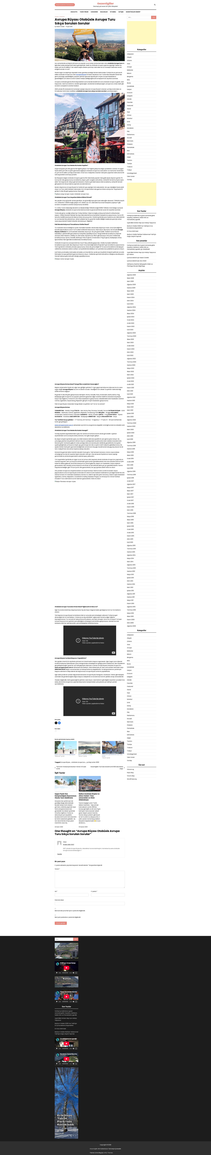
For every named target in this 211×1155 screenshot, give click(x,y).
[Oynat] (57, 973)
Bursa (129, 83)
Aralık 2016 (130, 504)
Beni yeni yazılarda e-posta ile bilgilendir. (68, 917)
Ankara (129, 60)
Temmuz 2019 (131, 446)
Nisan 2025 (130, 291)
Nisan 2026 (130, 278)
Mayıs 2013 (130, 574)
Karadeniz (94, 12)
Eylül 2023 (130, 330)
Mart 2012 (130, 587)
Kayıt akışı (130, 773)
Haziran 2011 (131, 597)
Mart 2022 (130, 375)
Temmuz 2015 (131, 549)
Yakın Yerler (84, 12)
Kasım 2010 (130, 603)
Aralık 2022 (130, 346)
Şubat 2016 (130, 526)
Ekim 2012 (130, 581)
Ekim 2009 (130, 623)
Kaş (128, 131)
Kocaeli (129, 138)
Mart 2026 (130, 281)
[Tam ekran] (76, 973)
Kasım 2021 (130, 388)
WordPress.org (132, 779)
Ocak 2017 (130, 500)
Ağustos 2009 (131, 626)
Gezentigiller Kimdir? (133, 12)
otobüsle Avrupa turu (78, 762)
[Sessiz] (73, 973)
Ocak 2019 (130, 458)
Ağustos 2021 (131, 397)
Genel (129, 109)
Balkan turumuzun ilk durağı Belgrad (65, 754)
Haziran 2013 (131, 571)
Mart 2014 (130, 562)
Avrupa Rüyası (81, 75)
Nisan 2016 (130, 520)
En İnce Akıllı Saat (132, 231)
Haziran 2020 (131, 426)
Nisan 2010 (130, 616)
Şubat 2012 (130, 591)
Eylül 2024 (130, 304)
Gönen (129, 115)
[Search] (154, 4)
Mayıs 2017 (130, 487)
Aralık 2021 (130, 384)
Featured (62, 16)
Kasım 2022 (130, 349)
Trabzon (129, 167)
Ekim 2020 (130, 417)
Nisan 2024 (130, 313)
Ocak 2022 (130, 381)
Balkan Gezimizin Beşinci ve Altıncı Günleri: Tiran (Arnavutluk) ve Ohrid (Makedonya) (89, 797)
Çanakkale (130, 86)
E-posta (94, 891)
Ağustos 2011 (131, 594)
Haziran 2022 (131, 365)
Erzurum (129, 93)
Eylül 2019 (130, 439)
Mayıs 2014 (130, 558)
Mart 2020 (130, 429)
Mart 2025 (130, 294)
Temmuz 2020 (131, 423)
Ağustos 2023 (131, 333)
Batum (129, 73)
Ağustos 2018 (131, 471)
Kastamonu (130, 134)
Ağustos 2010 (131, 607)
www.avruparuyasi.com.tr (64, 425)
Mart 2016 (130, 523)
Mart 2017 (130, 494)
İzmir (128, 122)
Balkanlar (104, 12)
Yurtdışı (129, 180)
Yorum (57, 869)
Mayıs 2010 (130, 613)
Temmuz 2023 (131, 336)
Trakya (129, 170)
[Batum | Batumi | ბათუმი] (89, 747)
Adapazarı (130, 54)
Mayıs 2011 (130, 600)
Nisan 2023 (130, 339)
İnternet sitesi (59, 900)
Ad (56, 891)
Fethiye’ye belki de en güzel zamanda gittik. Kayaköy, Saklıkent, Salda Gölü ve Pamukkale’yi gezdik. (141, 217)
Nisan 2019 (130, 455)
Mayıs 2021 (130, 404)
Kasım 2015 (130, 536)
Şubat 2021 (130, 413)
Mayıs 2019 (130, 452)
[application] (66, 967)
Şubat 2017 (130, 497)
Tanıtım (129, 160)
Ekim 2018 (130, 465)
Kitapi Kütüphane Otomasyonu (65, 5)
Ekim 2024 (130, 301)
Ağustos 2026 (131, 275)
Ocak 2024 (130, 320)
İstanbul (113, 12)
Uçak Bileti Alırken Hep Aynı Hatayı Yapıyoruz (141, 223)
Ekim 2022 (130, 352)
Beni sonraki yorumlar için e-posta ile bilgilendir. (70, 911)
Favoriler (130, 102)
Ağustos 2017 (131, 484)
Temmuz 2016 (131, 513)
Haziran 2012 (131, 584)
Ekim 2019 (130, 436)
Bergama (130, 76)
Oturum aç (130, 769)
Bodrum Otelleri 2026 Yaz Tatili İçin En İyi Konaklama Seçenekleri (140, 227)
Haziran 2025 (131, 288)
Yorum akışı (130, 776)
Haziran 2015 (131, 552)
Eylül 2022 (130, 355)
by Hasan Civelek (59, 26)
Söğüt (129, 157)
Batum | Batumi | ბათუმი (85, 754)
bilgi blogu (141, 266)
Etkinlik (129, 99)
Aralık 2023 (130, 323)
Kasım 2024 (131, 297)
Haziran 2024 (131, 310)
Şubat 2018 (130, 478)
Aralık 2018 (130, 462)
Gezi (128, 112)
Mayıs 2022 (130, 368)
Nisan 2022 (130, 371)
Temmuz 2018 (131, 475)
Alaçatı (129, 57)
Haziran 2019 (131, 449)
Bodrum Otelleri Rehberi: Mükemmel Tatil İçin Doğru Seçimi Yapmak (66, 1033)
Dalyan (129, 89)
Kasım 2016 (130, 507)
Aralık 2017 (130, 481)
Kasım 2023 (130, 326)
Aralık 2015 (130, 533)
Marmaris (130, 141)
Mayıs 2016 (130, 516)
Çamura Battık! (132, 258)
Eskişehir (130, 96)
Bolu (128, 80)
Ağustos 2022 (131, 359)
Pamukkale (130, 147)
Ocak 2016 (130, 529)
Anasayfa (74, 12)
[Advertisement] (141, 32)
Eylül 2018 (130, 468)
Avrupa (57, 16)
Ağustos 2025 (131, 284)
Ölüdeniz (130, 144)
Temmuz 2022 (131, 362)
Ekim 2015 (130, 539)
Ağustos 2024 (131, 307)
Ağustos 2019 (131, 442)
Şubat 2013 (130, 578)
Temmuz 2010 (131, 610)
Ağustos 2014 (131, 555)
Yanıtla (59, 854)
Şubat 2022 (130, 378)
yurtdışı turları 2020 (93, 762)
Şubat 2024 (130, 317)
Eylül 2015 (130, 542)
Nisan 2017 (130, 491)
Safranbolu (130, 154)
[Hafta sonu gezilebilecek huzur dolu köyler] (113, 747)
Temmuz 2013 (131, 568)
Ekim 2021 (130, 391)
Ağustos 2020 (131, 420)
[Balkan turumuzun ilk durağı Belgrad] (66, 747)
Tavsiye (129, 163)
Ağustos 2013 (131, 565)
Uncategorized (132, 173)
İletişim (121, 12)
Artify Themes (108, 1153)
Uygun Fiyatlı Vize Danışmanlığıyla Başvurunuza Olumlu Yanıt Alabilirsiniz (65, 796)
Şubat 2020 (130, 433)
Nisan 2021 (130, 407)
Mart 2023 (130, 342)
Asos (128, 64)
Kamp (129, 125)
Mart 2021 (130, 410)
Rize (128, 151)
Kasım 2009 (130, 620)
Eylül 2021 (130, 394)
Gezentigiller (105, 3)
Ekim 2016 (130, 510)
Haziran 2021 (131, 400)
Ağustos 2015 (131, 545)
